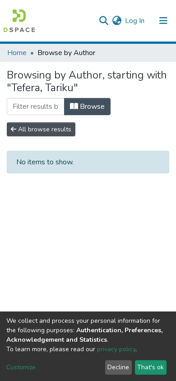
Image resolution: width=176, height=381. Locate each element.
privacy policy (116, 349)
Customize (21, 367)
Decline (118, 367)
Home (17, 53)
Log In (135, 21)
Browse (91, 107)
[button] (116, 20)
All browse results (43, 129)
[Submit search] (103, 20)
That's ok (150, 367)
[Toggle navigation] (163, 21)
